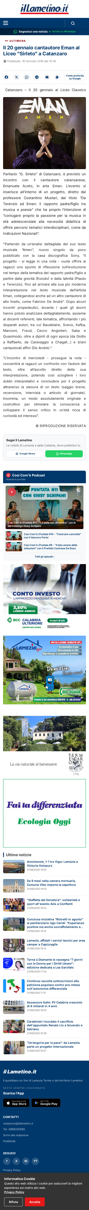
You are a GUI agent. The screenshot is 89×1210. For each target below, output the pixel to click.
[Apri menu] (5, 23)
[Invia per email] (47, 77)
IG (26, 1161)
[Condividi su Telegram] (37, 77)
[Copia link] (57, 77)
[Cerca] (73, 23)
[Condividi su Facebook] (6, 77)
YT (35, 1161)
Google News (27, 453)
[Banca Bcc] (44, 598)
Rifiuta (13, 1202)
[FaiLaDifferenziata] (44, 813)
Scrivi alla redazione (16, 1135)
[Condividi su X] (16, 77)
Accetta (34, 1202)
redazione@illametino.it (18, 1123)
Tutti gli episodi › (44, 556)
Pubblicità (9, 1141)
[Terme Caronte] (44, 741)
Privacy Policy (11, 1170)
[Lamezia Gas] (44, 670)
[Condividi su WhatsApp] (26, 77)
